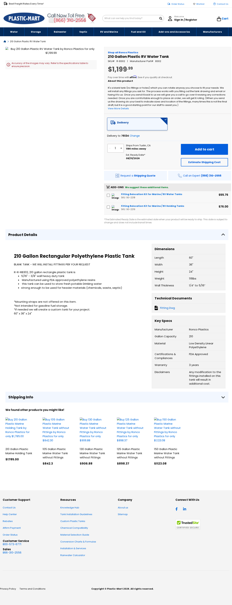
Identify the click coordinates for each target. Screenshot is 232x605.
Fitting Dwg (167, 308)
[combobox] (133, 18)
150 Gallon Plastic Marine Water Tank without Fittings (166, 453)
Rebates (8, 521)
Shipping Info (20, 397)
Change (135, 136)
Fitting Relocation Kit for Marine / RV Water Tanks (151, 194)
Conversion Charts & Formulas (78, 541)
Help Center (10, 514)
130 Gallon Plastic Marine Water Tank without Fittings (92, 453)
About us (123, 507)
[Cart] (219, 19)
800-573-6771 (12, 544)
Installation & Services (73, 548)
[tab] (137, 124)
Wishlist (200, 4)
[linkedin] (185, 508)
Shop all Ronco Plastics (123, 52)
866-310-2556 (12, 552)
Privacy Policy (8, 589)
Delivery (123, 122)
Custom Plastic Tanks (72, 521)
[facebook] (177, 508)
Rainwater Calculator (72, 555)
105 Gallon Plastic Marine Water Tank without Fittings (55, 453)
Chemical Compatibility (74, 528)
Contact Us (222, 4)
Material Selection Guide (74, 534)
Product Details (22, 234)
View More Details (118, 108)
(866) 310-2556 (69, 20)
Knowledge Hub (69, 507)
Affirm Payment (12, 528)
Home (5, 41)
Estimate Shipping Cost (204, 162)
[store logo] (24, 18)
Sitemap (123, 514)
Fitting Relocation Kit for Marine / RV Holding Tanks (152, 206)
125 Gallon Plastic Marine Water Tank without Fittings (129, 453)
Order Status (177, 4)
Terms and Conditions (32, 589)
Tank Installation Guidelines (76, 514)
